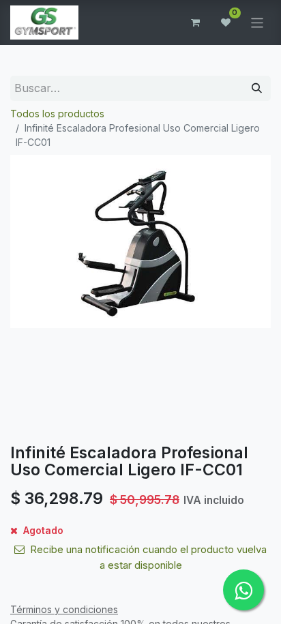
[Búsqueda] (257, 88)
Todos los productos (57, 113)
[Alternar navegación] (257, 22)
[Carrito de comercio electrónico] (195, 22)
